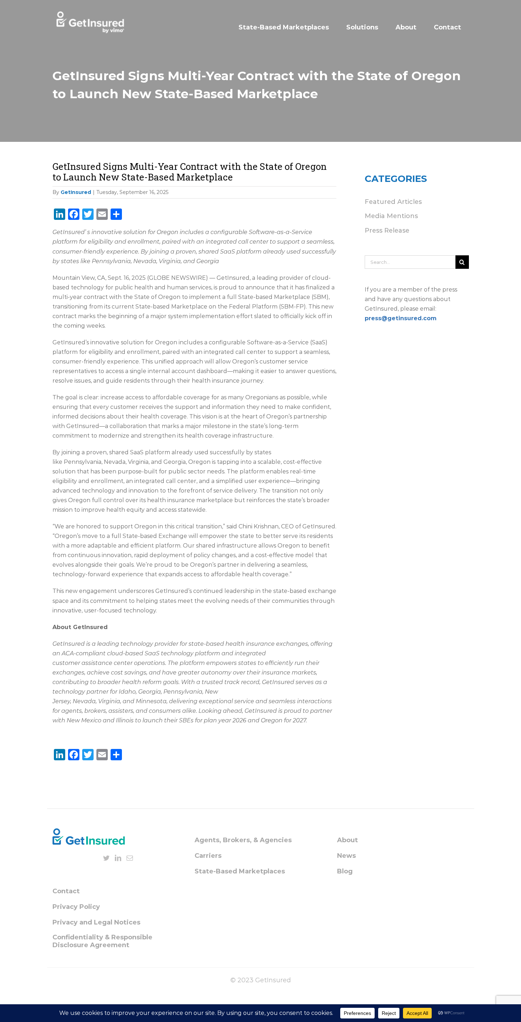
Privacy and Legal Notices (96, 922)
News (346, 856)
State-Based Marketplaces (240, 871)
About (347, 840)
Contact (66, 891)
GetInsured (76, 192)
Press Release (387, 230)
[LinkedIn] (118, 858)
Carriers (208, 856)
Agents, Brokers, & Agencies (243, 840)
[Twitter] (106, 858)
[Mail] (130, 858)
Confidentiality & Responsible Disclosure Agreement (102, 941)
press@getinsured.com (401, 318)
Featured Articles (393, 202)
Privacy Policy (76, 907)
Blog (345, 871)
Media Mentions (391, 216)
